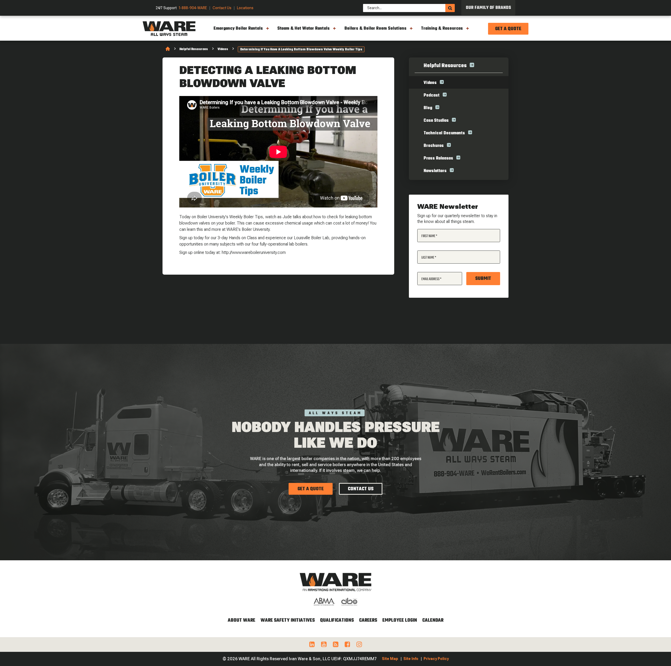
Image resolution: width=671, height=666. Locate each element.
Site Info (410, 659)
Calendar (432, 620)
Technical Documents (444, 133)
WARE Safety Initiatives (288, 620)
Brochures (434, 145)
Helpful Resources (194, 49)
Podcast (432, 95)
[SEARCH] (450, 8)
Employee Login (399, 620)
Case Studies (436, 120)
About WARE (241, 620)
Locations (245, 8)
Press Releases (438, 158)
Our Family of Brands (488, 7)
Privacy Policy (436, 659)
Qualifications (337, 620)
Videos (223, 49)
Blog (428, 108)
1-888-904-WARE (193, 8)
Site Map (390, 659)
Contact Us (222, 8)
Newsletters (435, 171)
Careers (368, 620)
